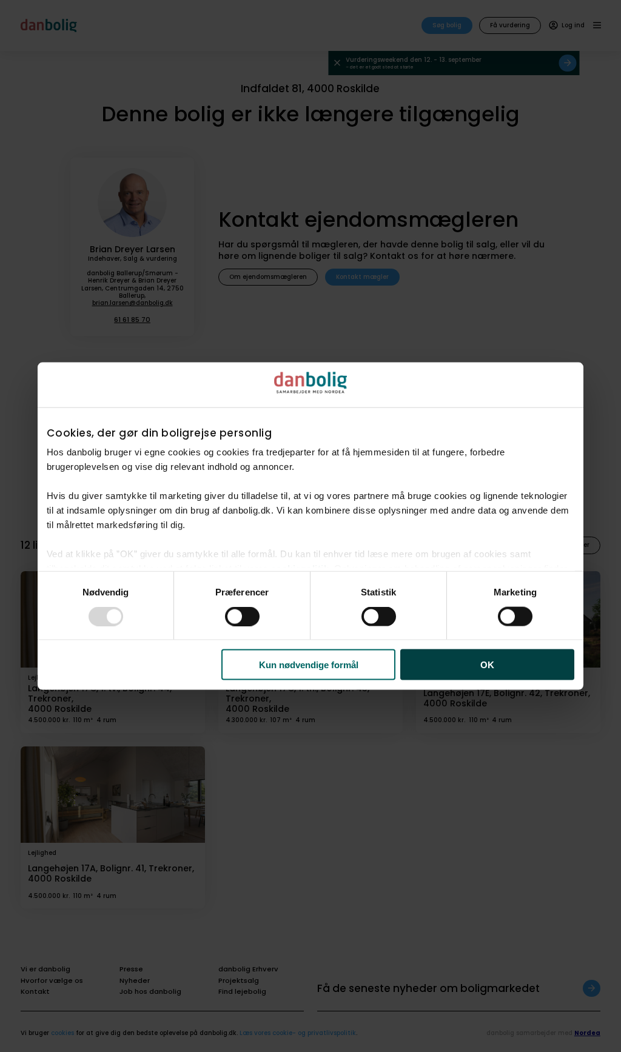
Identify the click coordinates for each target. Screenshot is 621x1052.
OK (487, 665)
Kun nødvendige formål (308, 665)
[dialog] (310, 526)
